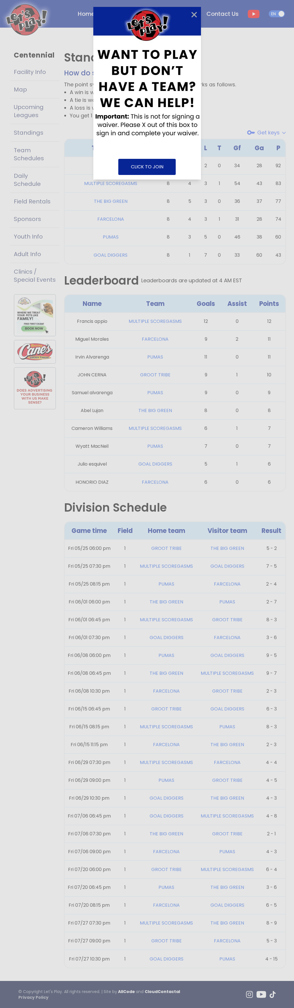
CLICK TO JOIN (147, 166)
